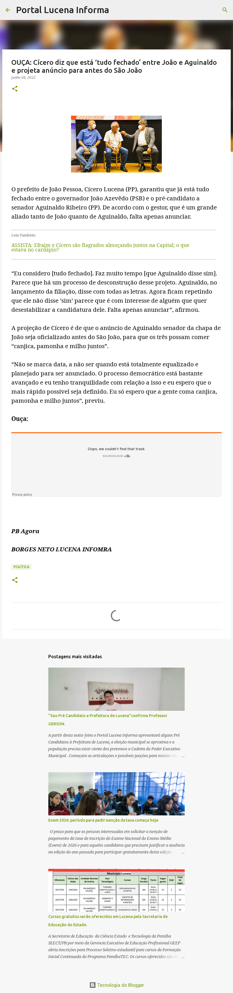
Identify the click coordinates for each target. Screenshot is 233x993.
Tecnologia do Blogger (120, 985)
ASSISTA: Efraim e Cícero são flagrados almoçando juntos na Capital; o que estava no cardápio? (100, 247)
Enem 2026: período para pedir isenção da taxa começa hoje (103, 820)
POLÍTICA (21, 567)
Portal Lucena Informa (62, 10)
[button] (14, 89)
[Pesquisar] (117, 10)
